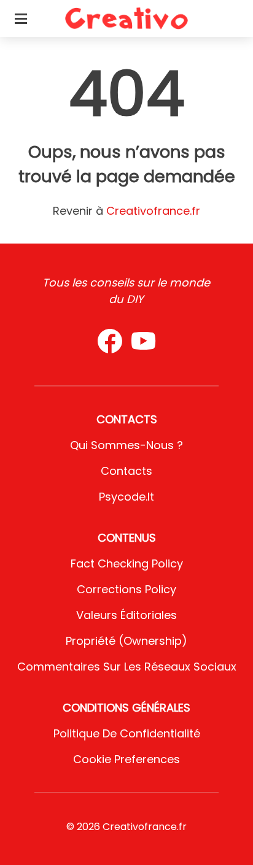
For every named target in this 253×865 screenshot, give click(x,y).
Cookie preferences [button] (126, 759)
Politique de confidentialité (126, 733)
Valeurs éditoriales (126, 615)
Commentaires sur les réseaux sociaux (126, 666)
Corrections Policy (126, 589)
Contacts (126, 471)
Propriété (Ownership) (126, 640)
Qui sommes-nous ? (126, 445)
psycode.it (126, 496)
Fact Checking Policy (127, 563)
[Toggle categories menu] (21, 18)
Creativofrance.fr (153, 210)
